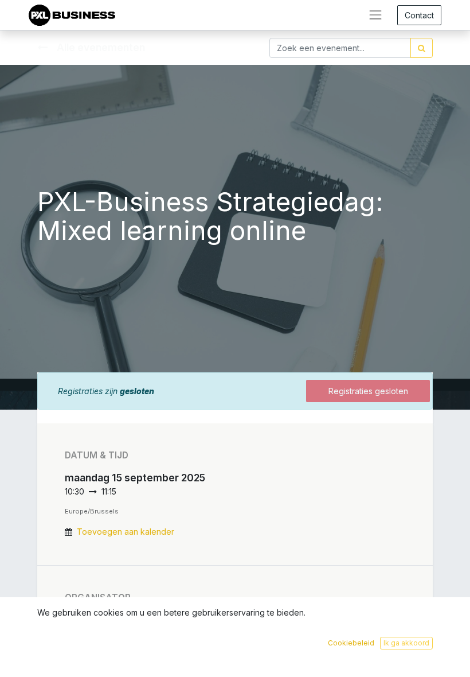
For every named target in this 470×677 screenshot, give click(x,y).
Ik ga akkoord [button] (406, 643)
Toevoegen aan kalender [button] (125, 531)
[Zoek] (421, 48)
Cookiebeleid (351, 643)
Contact (419, 15)
